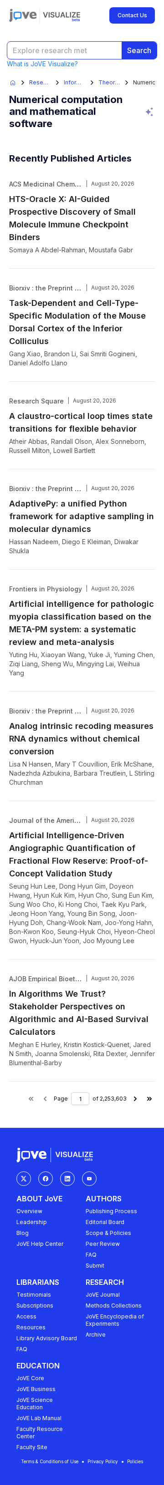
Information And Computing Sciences (75, 82)
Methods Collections (114, 1305)
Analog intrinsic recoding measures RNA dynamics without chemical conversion (81, 738)
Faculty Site (31, 1447)
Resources (31, 1327)
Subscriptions (34, 1305)
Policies (135, 1461)
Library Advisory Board (46, 1338)
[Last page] (149, 1098)
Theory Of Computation (109, 82)
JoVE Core (30, 1378)
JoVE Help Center (39, 1243)
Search (139, 50)
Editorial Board (105, 1222)
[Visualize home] (61, 15)
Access (26, 1316)
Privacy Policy (102, 1461)
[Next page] (135, 1098)
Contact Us (132, 15)
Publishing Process (111, 1211)
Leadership (31, 1222)
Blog (22, 1232)
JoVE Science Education (34, 1403)
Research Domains (40, 82)
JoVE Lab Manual (39, 1418)
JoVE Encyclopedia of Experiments (115, 1320)
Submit (95, 1265)
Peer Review (103, 1243)
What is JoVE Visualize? (42, 64)
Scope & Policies (108, 1232)
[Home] (12, 82)
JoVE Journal (103, 1294)
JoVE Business (36, 1389)
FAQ (91, 1254)
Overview (29, 1211)
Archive (96, 1334)
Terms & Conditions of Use (49, 1461)
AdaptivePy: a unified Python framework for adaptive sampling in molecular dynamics (81, 516)
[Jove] (23, 15)
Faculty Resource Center (39, 1433)
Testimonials (33, 1294)
